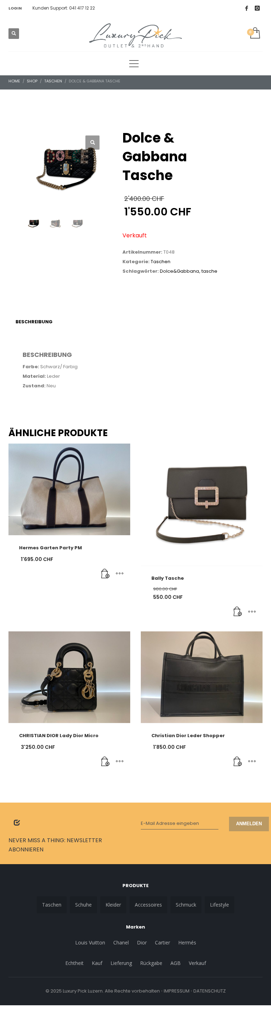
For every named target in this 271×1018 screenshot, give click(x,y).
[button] (92, 142)
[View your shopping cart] (255, 34)
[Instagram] (257, 8)
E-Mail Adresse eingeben (170, 823)
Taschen (160, 261)
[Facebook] (246, 8)
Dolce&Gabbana (179, 271)
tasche (209, 271)
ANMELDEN (249, 823)
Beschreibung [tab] (34, 321)
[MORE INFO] (120, 574)
